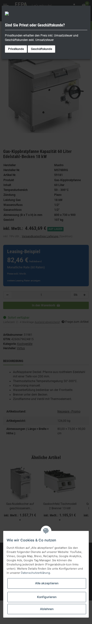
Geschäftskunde (41, 49)
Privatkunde (16, 49)
